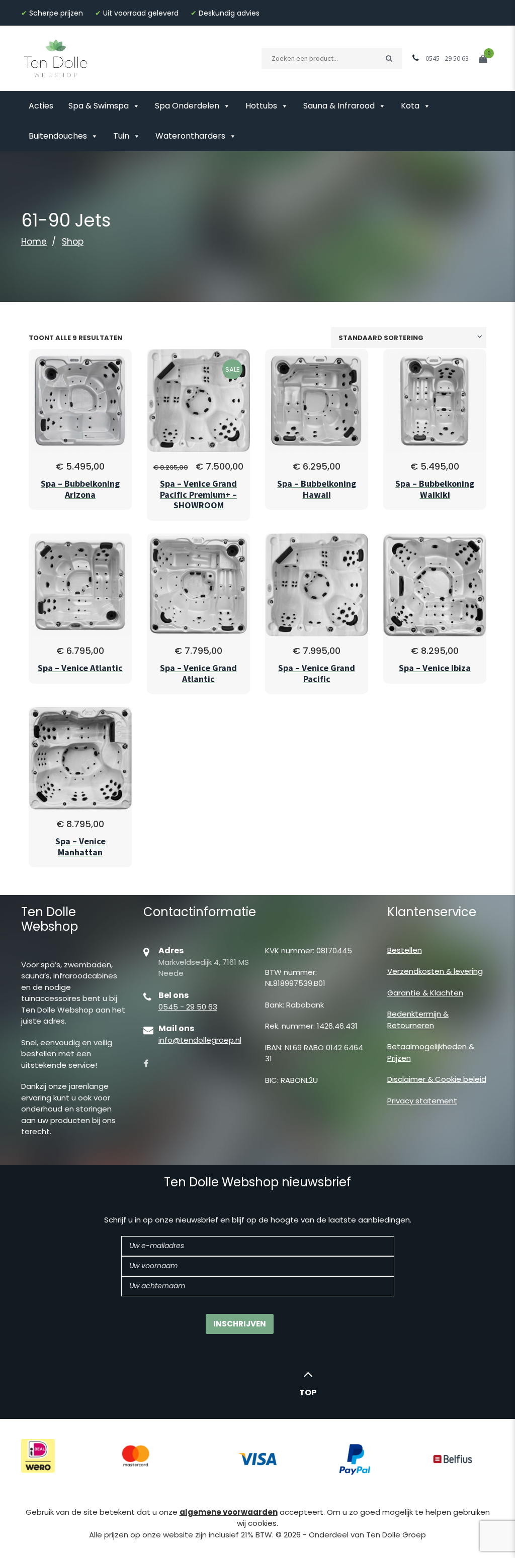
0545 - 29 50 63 (187, 1006)
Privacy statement (422, 1100)
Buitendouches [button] (58, 136)
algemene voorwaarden (229, 1512)
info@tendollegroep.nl (199, 1040)
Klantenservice (431, 912)
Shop (72, 242)
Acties (41, 106)
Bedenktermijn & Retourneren (418, 1020)
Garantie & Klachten (425, 992)
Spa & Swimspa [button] (98, 106)
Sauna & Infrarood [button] (339, 106)
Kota (410, 106)
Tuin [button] (121, 136)
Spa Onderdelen (187, 106)
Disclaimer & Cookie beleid (436, 1079)
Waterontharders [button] (190, 136)
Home (34, 242)
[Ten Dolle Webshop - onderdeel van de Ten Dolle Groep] (56, 57)
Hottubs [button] (261, 106)
